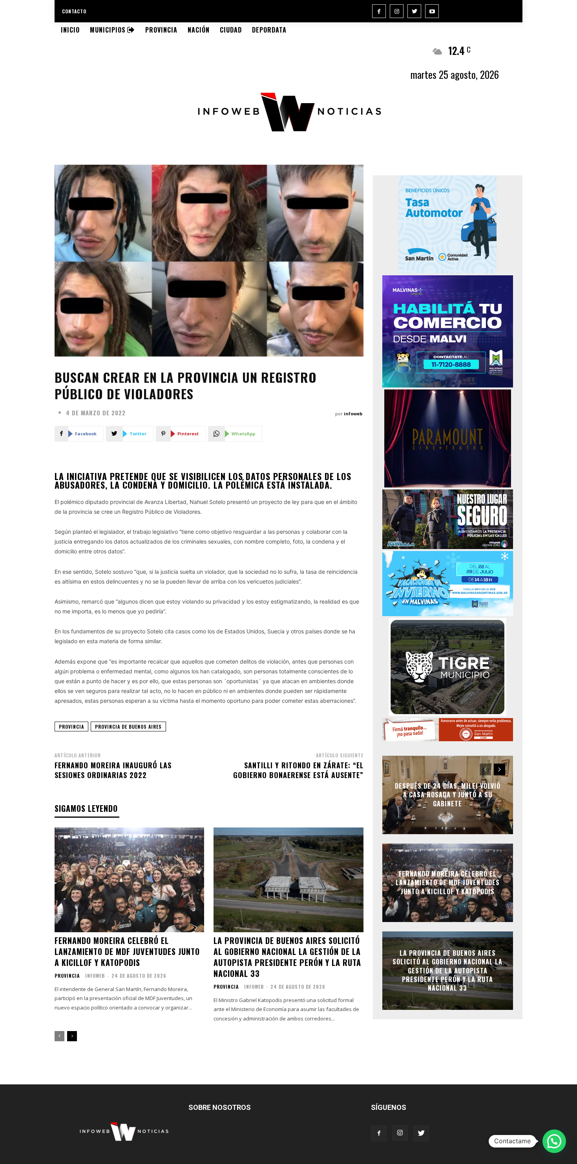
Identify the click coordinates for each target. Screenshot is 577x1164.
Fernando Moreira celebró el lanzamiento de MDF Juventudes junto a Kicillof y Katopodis (127, 951)
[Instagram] (397, 11)
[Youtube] (432, 11)
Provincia (67, 975)
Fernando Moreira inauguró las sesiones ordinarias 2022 (113, 770)
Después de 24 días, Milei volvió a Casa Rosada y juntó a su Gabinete (447, 794)
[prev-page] (59, 1036)
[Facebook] (379, 11)
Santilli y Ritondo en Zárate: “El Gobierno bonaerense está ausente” (298, 770)
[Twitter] (414, 11)
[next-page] (72, 1036)
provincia (71, 726)
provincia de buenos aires (128, 726)
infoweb (353, 413)
